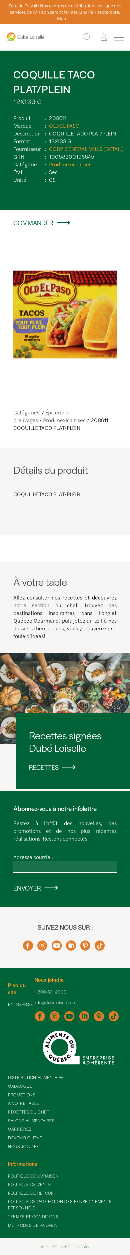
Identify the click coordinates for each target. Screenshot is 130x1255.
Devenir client (25, 1138)
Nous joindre (23, 1146)
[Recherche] (87, 37)
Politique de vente (29, 1184)
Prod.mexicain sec (70, 164)
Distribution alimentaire (36, 1077)
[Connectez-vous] (104, 37)
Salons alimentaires (31, 1121)
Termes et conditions (33, 1216)
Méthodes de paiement (34, 1225)
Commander (33, 222)
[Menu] (119, 37)
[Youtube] (56, 948)
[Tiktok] (99, 948)
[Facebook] (28, 948)
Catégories (26, 412)
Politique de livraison (33, 1176)
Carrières (19, 1129)
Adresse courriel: (33, 857)
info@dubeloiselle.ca (55, 1003)
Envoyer (27, 888)
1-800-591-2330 (51, 992)
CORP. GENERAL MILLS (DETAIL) (86, 149)
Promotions (22, 1095)
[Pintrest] (85, 948)
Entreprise (20, 1004)
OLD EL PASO (64, 125)
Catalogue (20, 1086)
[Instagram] (42, 948)
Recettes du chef (28, 1112)
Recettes (44, 767)
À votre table (23, 1103)
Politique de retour (31, 1193)
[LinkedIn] (71, 948)
